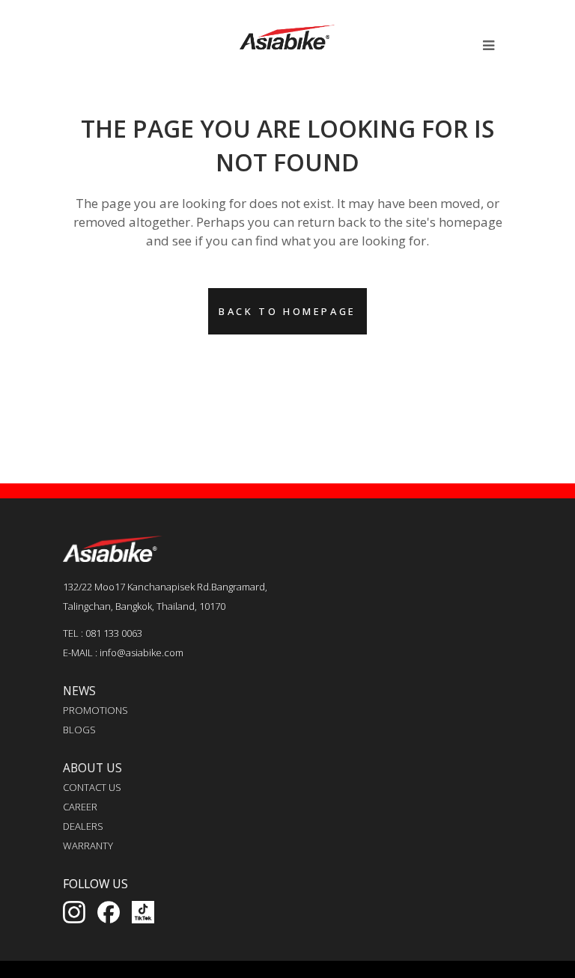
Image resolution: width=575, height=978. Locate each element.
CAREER (80, 806)
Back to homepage (287, 311)
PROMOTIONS (95, 710)
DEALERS (83, 826)
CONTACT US (92, 787)
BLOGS (79, 729)
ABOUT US (92, 768)
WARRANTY (88, 845)
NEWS (79, 690)
